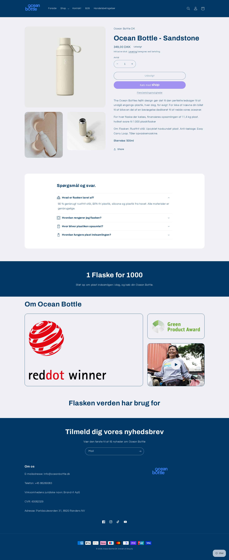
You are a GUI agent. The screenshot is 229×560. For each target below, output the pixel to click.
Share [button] (120, 149)
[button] (64, 8)
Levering (133, 52)
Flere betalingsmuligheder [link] (149, 93)
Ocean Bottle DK (110, 549)
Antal (116, 57)
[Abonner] (140, 451)
